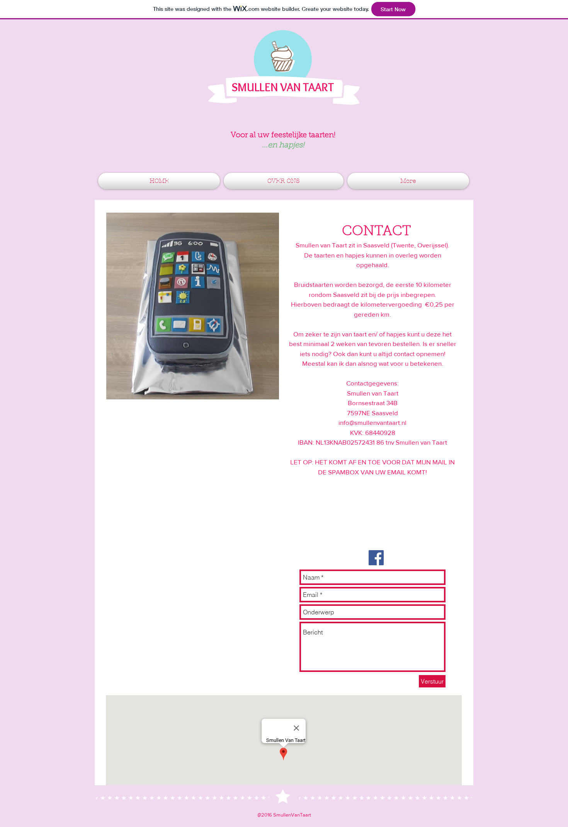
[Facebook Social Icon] (376, 557)
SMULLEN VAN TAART (282, 87)
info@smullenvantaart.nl (372, 422)
